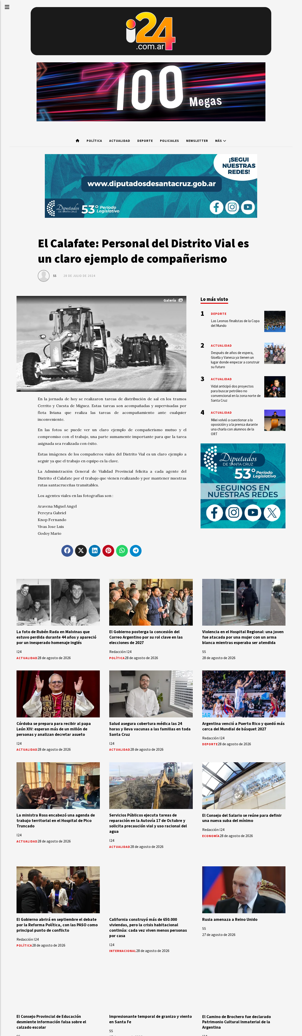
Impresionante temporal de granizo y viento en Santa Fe (150, 1019)
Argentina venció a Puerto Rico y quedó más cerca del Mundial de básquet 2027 (243, 726)
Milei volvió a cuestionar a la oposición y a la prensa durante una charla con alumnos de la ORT (234, 427)
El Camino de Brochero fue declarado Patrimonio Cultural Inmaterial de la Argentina (236, 1022)
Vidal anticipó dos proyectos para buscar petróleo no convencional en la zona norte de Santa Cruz (236, 393)
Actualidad (119, 141)
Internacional (122, 951)
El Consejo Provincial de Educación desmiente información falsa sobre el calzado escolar (51, 1022)
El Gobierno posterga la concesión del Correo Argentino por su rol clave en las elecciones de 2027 (146, 637)
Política (94, 141)
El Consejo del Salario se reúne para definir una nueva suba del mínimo (242, 818)
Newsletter (197, 141)
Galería (170, 300)
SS (54, 276)
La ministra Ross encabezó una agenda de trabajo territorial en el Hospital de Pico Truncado (56, 821)
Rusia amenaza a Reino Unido (229, 919)
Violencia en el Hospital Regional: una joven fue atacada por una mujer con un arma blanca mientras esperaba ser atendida (243, 637)
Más (219, 141)
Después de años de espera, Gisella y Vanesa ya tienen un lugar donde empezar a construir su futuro (235, 359)
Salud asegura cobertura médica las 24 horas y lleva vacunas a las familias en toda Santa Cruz (150, 729)
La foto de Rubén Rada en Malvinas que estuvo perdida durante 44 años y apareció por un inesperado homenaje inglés (56, 637)
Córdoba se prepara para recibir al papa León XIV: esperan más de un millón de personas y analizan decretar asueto (54, 729)
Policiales (169, 141)
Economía (211, 836)
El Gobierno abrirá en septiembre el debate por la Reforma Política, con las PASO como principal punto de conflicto (57, 925)
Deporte (145, 141)
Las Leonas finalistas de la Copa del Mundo (235, 323)
